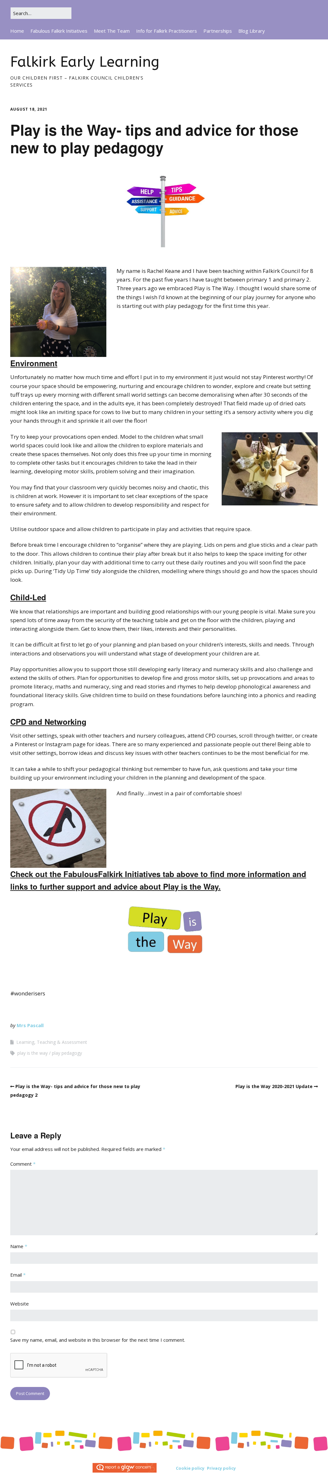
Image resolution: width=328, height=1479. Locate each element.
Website (19, 1303)
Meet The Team (112, 31)
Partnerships (217, 31)
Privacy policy (221, 1468)
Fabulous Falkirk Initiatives (58, 31)
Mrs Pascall (30, 1025)
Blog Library (251, 31)
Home (17, 31)
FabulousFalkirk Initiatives (111, 873)
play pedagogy (67, 1053)
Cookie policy (190, 1468)
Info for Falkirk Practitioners (166, 31)
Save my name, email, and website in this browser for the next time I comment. (97, 1340)
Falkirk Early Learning (84, 62)
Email (18, 1275)
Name (18, 1246)
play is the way (32, 1053)
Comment (23, 1164)
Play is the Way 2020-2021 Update (274, 1086)
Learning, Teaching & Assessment (51, 1042)
